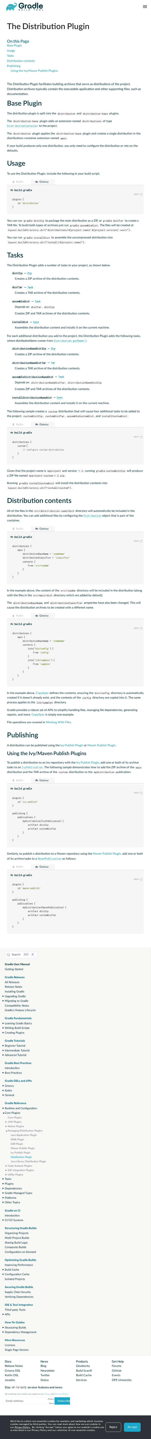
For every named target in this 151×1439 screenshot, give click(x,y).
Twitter (45, 1375)
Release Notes (13, 987)
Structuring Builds (15, 1327)
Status (45, 1380)
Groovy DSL (12, 1370)
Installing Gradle (14, 991)
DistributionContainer (22, 125)
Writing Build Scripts (17, 1028)
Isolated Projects (15, 1279)
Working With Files (58, 722)
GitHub (116, 1370)
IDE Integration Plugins (21, 1170)
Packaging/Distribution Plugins (25, 1131)
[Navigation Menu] (145, 6)
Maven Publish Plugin (23, 1148)
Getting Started (14, 969)
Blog (43, 1366)
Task (30, 287)
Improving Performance (19, 1265)
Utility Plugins (15, 1174)
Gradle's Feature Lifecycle (20, 1010)
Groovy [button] (44, 181)
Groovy (9, 1086)
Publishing (13, 66)
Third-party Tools (15, 1310)
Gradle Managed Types (18, 1193)
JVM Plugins (15, 1122)
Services (81, 1380)
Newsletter (48, 1370)
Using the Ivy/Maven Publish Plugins (34, 70)
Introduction (12, 1068)
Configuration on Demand (20, 1252)
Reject (113, 1427)
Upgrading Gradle (15, 996)
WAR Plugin (17, 1139)
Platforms (10, 1198)
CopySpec (42, 693)
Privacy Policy (23, 1427)
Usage (11, 50)
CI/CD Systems (14, 1220)
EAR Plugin (17, 1144)
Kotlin (8, 1090)
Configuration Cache (17, 1274)
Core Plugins (12, 1113)
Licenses (10, 1345)
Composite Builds (15, 1247)
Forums (116, 1366)
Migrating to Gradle (16, 1001)
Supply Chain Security (18, 1292)
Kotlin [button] (19, 181)
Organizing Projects (17, 1233)
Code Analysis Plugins (20, 1166)
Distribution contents (21, 60)
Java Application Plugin (24, 1135)
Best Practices (13, 1073)
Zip (29, 273)
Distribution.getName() (70, 340)
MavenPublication (49, 858)
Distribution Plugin (21, 1157)
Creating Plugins (14, 1032)
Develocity (83, 1366)
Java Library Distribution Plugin (28, 1161)
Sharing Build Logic (16, 1242)
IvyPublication (32, 767)
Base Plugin (14, 45)
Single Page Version (17, 1350)
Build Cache (12, 1269)
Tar (53, 362)
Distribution (92, 515)
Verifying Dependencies (19, 1297)
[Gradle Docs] (24, 6)
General (9, 1095)
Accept (132, 1427)
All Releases (12, 982)
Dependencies (13, 1188)
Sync (36, 322)
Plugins (9, 1183)
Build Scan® (84, 1370)
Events (116, 1375)
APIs (7, 1314)
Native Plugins (16, 1126)
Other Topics (12, 1202)
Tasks (8, 1179)
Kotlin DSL (12, 1375)
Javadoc (10, 1380)
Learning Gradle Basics (18, 1023)
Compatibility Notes (17, 1005)
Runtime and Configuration (21, 1108)
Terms (47, 1394)
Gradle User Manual (17, 964)
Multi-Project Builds (17, 1238)
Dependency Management (20, 1332)
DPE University (121, 1380)
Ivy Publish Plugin (20, 1152)
